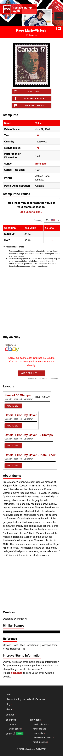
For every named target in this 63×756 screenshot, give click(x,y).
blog (8, 704)
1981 (38, 135)
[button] (52, 234)
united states (15, 728)
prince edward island (42, 737)
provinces (35, 719)
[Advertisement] (31, 300)
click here (16, 672)
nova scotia (38, 733)
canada (12, 724)
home (9, 694)
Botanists (40, 163)
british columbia (40, 724)
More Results (29, 373)
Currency (38, 220)
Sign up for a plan (30, 212)
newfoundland (39, 728)
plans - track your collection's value (25, 699)
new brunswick (40, 741)
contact (10, 714)
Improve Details (34, 105)
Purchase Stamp (34, 98)
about (9, 709)
